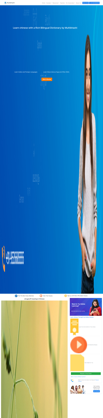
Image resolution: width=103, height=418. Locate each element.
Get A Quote (47, 79)
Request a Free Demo (86, 373)
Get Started (96, 391)
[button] (49, 3)
